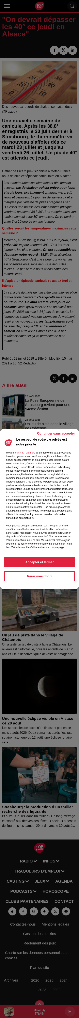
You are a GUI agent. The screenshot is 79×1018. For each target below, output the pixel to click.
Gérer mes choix (39, 576)
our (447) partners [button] (25, 452)
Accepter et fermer (39, 562)
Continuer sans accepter (56, 433)
